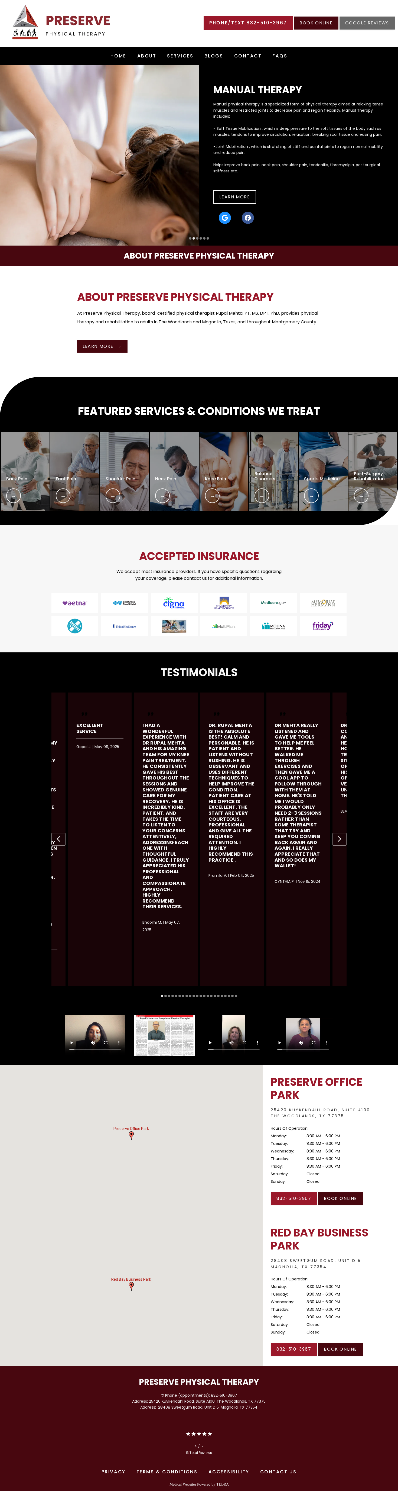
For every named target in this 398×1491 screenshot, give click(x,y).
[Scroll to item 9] (190, 996)
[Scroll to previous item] (58, 839)
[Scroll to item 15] (211, 996)
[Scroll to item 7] (183, 996)
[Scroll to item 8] (186, 996)
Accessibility (228, 1472)
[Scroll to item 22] (236, 996)
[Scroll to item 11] (197, 996)
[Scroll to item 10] (194, 996)
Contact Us (278, 1472)
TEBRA (222, 1484)
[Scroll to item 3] (169, 996)
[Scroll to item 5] (176, 996)
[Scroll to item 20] (229, 996)
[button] (131, 1135)
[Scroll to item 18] (222, 996)
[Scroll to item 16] (215, 996)
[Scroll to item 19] (225, 996)
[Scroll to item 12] (201, 996)
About (146, 56)
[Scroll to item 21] (232, 996)
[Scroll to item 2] (165, 996)
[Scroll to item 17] (218, 996)
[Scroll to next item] (339, 839)
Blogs (213, 56)
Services (180, 56)
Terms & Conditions (167, 1472)
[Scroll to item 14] (208, 996)
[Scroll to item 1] (162, 996)
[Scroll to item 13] (204, 996)
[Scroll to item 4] (172, 996)
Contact (248, 56)
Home (118, 56)
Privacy (114, 1472)
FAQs (279, 56)
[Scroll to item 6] (179, 996)
